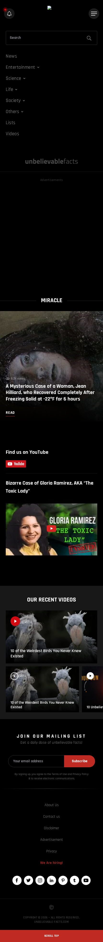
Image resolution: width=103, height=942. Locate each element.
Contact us (51, 816)
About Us (52, 805)
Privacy (51, 851)
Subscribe (79, 761)
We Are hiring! (51, 862)
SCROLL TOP (51, 936)
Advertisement (51, 839)
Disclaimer (51, 828)
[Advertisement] (51, 235)
